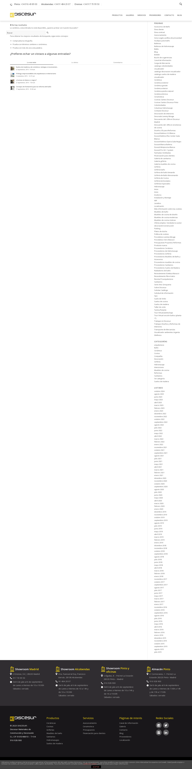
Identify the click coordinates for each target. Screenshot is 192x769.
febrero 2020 (159, 506)
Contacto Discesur (161, 111)
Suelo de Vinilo (160, 299)
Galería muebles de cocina (164, 164)
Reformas (158, 373)
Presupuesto (89, 729)
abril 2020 (158, 500)
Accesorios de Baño (162, 26)
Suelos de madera (161, 304)
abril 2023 (158, 402)
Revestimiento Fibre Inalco (164, 276)
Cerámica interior (161, 88)
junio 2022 (158, 430)
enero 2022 (158, 444)
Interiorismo (159, 367)
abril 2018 (158, 568)
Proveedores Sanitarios (163, 265)
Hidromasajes (52, 740)
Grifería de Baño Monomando (166, 175)
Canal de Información (162, 60)
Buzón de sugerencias (163, 57)
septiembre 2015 (160, 646)
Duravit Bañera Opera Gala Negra (167, 141)
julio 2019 (158, 526)
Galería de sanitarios (162, 158)
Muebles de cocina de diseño (166, 214)
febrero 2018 (159, 573)
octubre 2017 (159, 582)
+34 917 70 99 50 (91, 4)
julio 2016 (158, 618)
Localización (159, 206)
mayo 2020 (158, 498)
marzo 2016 (158, 629)
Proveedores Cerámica (163, 248)
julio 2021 (158, 458)
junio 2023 (158, 397)
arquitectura (159, 345)
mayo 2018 (158, 565)
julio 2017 (158, 590)
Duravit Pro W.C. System (163, 150)
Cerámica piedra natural (163, 91)
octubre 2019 (159, 517)
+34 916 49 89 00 (29, 4)
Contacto (123, 729)
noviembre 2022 (160, 416)
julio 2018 (158, 559)
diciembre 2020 (160, 478)
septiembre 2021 (160, 453)
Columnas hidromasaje (163, 108)
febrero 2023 (159, 408)
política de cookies (90, 764)
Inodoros (157, 195)
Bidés (156, 49)
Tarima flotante (160, 310)
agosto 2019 (159, 523)
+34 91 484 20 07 (62, 4)
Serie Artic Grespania (162, 284)
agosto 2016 (159, 615)
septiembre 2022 (160, 422)
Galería (122, 726)
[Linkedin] (166, 732)
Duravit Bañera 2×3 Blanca (164, 133)
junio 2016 (158, 621)
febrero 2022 (159, 442)
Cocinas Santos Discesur (164, 99)
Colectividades (160, 105)
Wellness (158, 335)
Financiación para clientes (164, 156)
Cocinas (49, 726)
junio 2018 (158, 562)
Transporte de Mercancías (164, 329)
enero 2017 (158, 604)
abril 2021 (158, 467)
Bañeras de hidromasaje (164, 46)
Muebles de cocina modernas (166, 217)
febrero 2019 (159, 540)
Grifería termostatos (162, 181)
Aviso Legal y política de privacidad (168, 38)
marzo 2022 (158, 439)
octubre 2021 (159, 450)
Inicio (156, 189)
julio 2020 (158, 492)
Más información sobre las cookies (168, 209)
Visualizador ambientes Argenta (167, 332)
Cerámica (158, 80)
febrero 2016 (159, 632)
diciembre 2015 (160, 638)
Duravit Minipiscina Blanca (164, 147)
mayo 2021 (158, 464)
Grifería (157, 167)
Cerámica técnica (161, 94)
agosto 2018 (159, 557)
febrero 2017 (159, 601)
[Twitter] (166, 725)
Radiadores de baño (162, 270)
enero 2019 (158, 542)
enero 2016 (158, 635)
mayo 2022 (158, 433)
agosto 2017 (159, 587)
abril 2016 (158, 627)
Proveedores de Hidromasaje (166, 251)
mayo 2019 (158, 531)
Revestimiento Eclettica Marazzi (166, 273)
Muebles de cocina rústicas (165, 220)
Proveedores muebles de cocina (167, 262)
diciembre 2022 (160, 413)
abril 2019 (158, 534)
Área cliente (159, 29)
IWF (155, 200)
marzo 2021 (158, 470)
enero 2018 (158, 576)
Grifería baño (159, 169)
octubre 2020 (159, 484)
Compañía (158, 356)
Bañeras (157, 43)
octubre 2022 (159, 419)
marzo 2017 (158, 599)
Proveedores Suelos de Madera (167, 268)
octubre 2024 (159, 391)
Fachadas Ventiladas (162, 153)
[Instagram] (159, 732)
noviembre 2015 (160, 641)
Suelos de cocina (161, 301)
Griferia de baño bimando (164, 172)
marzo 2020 (158, 503)
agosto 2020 (159, 489)
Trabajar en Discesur (162, 321)
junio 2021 (158, 461)
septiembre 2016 (160, 613)
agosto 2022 (159, 425)
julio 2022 (158, 428)
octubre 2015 (159, 643)
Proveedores (125, 736)
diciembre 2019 (160, 512)
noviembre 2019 (160, 514)
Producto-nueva (160, 245)
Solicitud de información (163, 293)
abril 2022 (158, 436)
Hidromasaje (159, 186)
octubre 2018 (159, 551)
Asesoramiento (160, 35)
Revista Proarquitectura (163, 279)
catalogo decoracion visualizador (167, 71)
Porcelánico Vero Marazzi (164, 240)
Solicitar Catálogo (161, 290)
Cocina (157, 353)
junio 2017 (158, 593)
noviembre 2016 (160, 607)
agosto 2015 (159, 649)
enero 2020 (158, 509)
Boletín (157, 54)
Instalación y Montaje (162, 197)
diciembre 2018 (160, 545)
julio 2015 (158, 652)
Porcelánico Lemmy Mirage (164, 237)
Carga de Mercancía (162, 63)
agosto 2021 (159, 455)
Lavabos (157, 203)
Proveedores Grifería (162, 254)
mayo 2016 (158, 624)
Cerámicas (51, 723)
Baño (156, 348)
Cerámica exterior (161, 83)
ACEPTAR (96, 767)
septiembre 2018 (160, 554)
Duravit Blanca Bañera (163, 144)
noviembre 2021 (160, 447)
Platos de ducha (160, 231)
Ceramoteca (159, 97)
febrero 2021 (159, 472)
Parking (157, 228)
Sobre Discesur (160, 287)
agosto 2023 (159, 394)
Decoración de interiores (164, 113)
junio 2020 (158, 495)
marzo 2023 (158, 405)
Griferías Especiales (162, 183)
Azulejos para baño (162, 40)
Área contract (159, 32)
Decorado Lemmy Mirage (164, 116)
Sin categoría (159, 378)
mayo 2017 (158, 596)
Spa (155, 296)
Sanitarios (158, 282)
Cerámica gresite (161, 85)
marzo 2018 (158, 571)
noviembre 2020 (160, 481)
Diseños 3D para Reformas (165, 130)
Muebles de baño (161, 212)
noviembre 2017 (160, 579)
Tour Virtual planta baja (163, 312)
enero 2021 (158, 475)
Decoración (158, 359)
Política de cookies (161, 234)
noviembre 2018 (160, 548)
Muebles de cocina (161, 370)
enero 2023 (158, 411)
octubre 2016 (159, 610)
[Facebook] (159, 725)
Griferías (50, 729)
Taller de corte (160, 307)
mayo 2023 (158, 399)
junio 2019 (158, 528)
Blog (156, 52)
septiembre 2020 (160, 486)
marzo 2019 (158, 537)
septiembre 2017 (160, 585)
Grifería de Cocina (161, 178)
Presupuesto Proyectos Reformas (167, 242)
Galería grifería (160, 161)
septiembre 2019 (160, 520)
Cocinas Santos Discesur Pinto (166, 102)
